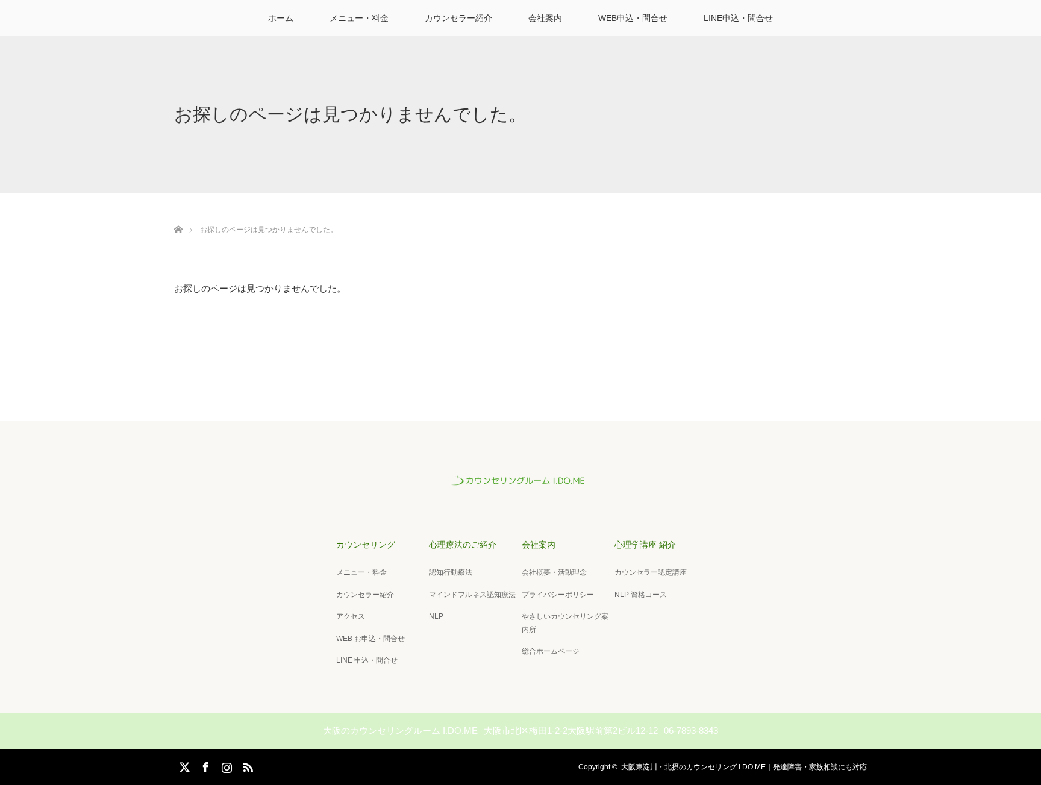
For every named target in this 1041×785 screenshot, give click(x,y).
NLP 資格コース (640, 594)
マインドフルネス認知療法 (472, 594)
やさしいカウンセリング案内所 (565, 623)
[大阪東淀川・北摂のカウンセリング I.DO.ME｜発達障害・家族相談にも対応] (520, 484)
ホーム (280, 18)
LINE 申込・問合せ (367, 660)
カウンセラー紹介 (458, 18)
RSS (246, 765)
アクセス (350, 616)
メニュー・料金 (359, 18)
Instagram (225, 765)
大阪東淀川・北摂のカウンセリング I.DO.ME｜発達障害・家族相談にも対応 (744, 767)
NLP (436, 616)
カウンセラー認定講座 (650, 572)
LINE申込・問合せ (738, 18)
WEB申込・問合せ (632, 18)
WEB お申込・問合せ (370, 638)
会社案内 (545, 18)
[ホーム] (178, 215)
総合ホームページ (551, 651)
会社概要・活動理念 (554, 572)
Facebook (204, 765)
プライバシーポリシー (558, 594)
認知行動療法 (450, 572)
